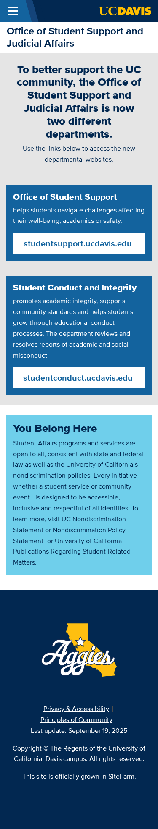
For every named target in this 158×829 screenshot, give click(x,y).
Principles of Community (76, 719)
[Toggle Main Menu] (12, 11)
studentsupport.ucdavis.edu (78, 243)
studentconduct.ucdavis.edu (78, 377)
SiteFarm (121, 776)
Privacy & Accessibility (76, 709)
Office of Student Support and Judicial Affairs (75, 37)
